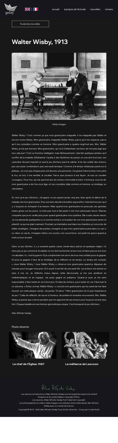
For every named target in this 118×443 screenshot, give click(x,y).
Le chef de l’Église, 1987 (28, 364)
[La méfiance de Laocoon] (85, 345)
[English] (27, 9)
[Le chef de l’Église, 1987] (32, 345)
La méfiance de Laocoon (81, 364)
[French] (35, 9)
